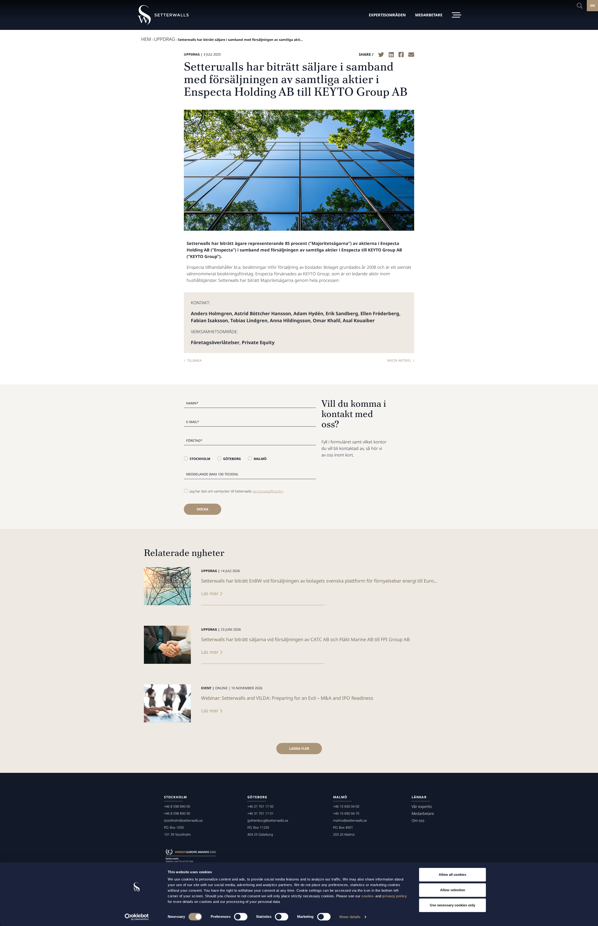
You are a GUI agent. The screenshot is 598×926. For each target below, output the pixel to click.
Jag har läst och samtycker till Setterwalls (236, 491)
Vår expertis (422, 806)
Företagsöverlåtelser (215, 342)
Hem (146, 39)
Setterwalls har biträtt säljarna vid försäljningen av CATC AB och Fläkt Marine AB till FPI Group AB (305, 639)
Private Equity (258, 342)
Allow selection (452, 890)
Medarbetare (423, 813)
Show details (349, 917)
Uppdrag (164, 39)
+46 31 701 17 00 (260, 806)
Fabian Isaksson (209, 320)
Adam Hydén (308, 313)
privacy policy (394, 896)
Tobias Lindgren (248, 320)
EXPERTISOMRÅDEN (387, 15)
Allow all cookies (452, 875)
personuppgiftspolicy (268, 491)
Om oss (418, 820)
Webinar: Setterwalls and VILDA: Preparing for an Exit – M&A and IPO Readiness (287, 698)
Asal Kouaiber (359, 320)
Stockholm (200, 458)
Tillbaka (194, 360)
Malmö (260, 458)
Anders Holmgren (211, 313)
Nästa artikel (399, 360)
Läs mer (209, 593)
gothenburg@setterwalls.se (267, 820)
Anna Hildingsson (290, 320)
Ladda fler (299, 748)
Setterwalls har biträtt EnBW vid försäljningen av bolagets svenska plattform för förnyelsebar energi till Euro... (319, 581)
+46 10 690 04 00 (346, 806)
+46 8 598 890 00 (177, 806)
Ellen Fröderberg (379, 313)
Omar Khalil (326, 320)
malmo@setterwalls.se (350, 820)
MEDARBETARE (428, 15)
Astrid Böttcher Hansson (262, 313)
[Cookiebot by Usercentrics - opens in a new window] (136, 916)
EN (592, 5)
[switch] (240, 916)
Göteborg (232, 458)
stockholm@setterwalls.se (183, 820)
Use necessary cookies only (452, 905)
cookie (367, 896)
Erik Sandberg (342, 313)
